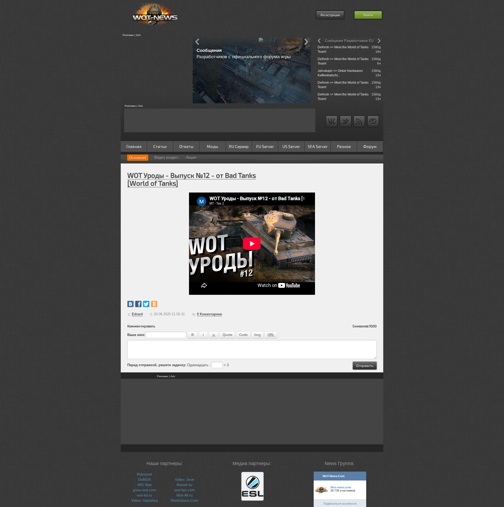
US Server (291, 146)
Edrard (137, 314)
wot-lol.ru (144, 495)
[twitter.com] (146, 304)
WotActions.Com (184, 500)
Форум (370, 146)
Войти (368, 15)
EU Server (265, 146)
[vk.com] (130, 304)
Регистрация (330, 15)
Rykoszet (144, 474)
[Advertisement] (155, 70)
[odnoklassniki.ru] (154, 304)
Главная (133, 146)
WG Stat (144, 485)
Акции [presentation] (191, 157)
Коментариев (209, 314)
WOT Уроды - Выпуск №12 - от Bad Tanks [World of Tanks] (191, 179)
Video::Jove (184, 479)
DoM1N (144, 479)
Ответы (186, 146)
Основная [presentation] (137, 158)
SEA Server (318, 146)
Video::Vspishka (144, 500)
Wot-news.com (340, 487)
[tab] (138, 157)
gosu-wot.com (144, 490)
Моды (212, 146)
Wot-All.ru (184, 495)
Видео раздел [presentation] (166, 157)
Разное (344, 146)
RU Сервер (239, 146)
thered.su (184, 485)
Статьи (160, 146)
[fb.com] (138, 304)
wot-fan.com (184, 490)
